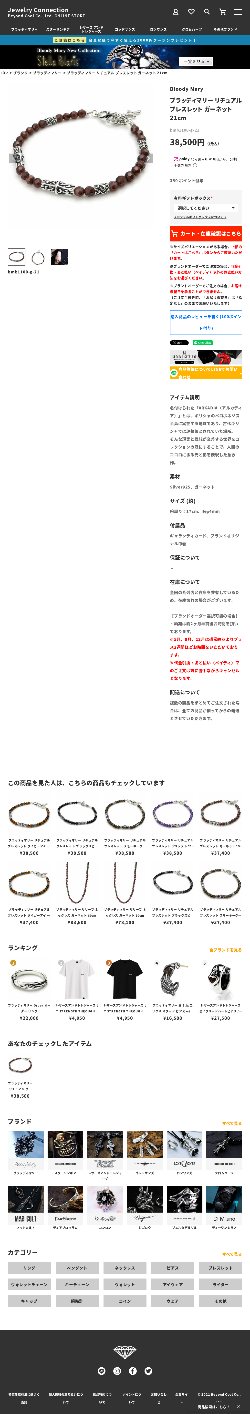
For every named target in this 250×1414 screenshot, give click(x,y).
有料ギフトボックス (194, 198)
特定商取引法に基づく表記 (24, 1398)
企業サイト (181, 1398)
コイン (125, 1301)
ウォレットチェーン (29, 1284)
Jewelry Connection (38, 10)
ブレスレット (220, 1268)
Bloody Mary (186, 88)
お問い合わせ (159, 1398)
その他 (221, 1301)
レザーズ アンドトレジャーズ (92, 29)
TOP (4, 72)
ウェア (173, 1301)
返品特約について (102, 1398)
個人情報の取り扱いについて (66, 1398)
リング (29, 1268)
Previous (14, 158)
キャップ (29, 1301)
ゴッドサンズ (125, 29)
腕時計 (77, 1301)
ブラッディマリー (24, 29)
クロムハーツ (192, 29)
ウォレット (125, 1284)
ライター (221, 1284)
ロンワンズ (158, 29)
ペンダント (77, 1268)
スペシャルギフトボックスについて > (200, 217)
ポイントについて (132, 1398)
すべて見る (232, 1123)
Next (148, 158)
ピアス (173, 1268)
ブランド (20, 72)
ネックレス (125, 1268)
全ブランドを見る (225, 950)
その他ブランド (225, 29)
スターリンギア (58, 29)
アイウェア (173, 1284)
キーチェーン (77, 1284)
